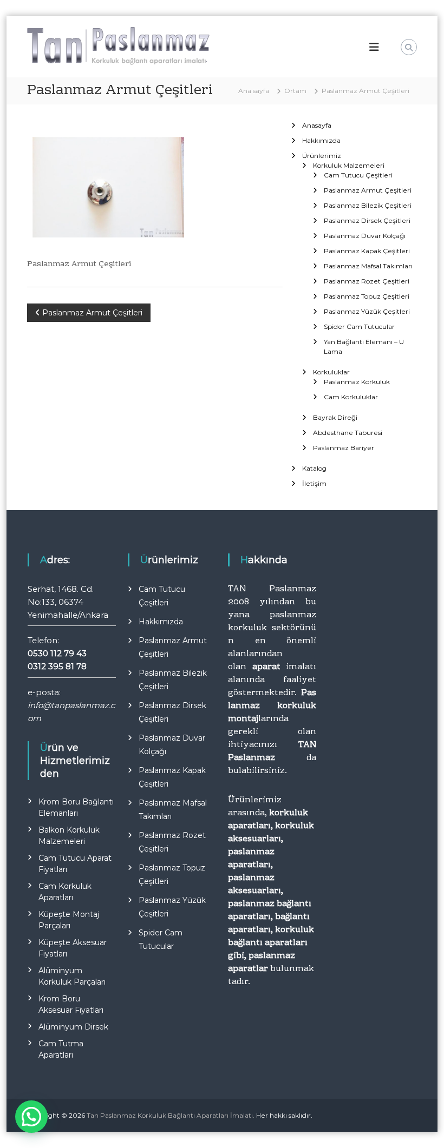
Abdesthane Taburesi (347, 432)
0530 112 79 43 (57, 653)
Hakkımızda (321, 140)
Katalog (314, 468)
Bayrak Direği (335, 417)
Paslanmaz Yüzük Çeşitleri (367, 311)
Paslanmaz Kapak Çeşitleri (367, 251)
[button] (31, 1116)
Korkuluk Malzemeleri (348, 165)
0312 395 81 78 (57, 666)
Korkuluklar (331, 372)
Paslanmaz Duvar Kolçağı (365, 236)
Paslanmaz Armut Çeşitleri (368, 190)
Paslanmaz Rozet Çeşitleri (366, 281)
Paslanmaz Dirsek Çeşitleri (367, 220)
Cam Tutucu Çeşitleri (358, 175)
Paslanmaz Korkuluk (357, 382)
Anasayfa (316, 125)
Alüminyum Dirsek (73, 1027)
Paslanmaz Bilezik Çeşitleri (368, 205)
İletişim (314, 483)
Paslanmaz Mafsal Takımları (368, 266)
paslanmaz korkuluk (272, 621)
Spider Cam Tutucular (359, 326)
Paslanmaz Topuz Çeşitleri (366, 296)
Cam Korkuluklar (351, 397)
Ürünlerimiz (321, 155)
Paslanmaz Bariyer (343, 448)
